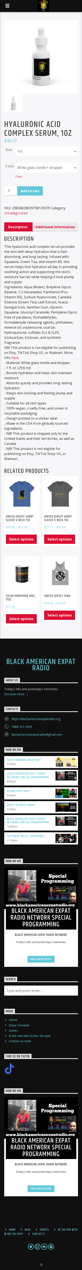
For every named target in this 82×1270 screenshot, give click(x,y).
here (15, 357)
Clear (18, 176)
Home (13, 1020)
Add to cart (30, 191)
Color (9, 166)
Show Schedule (19, 1025)
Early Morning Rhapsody (24, 760)
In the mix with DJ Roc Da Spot (30, 1036)
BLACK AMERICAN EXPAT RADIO (41, 665)
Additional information (55, 227)
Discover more (14, 694)
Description (18, 227)
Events (13, 1031)
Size (8, 149)
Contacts (38, 1234)
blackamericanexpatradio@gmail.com (36, 734)
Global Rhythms (18, 791)
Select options (21, 539)
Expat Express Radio (21, 805)
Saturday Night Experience (26, 836)
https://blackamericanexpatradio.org (35, 719)
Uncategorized (15, 213)
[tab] (18, 227)
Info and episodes (41, 959)
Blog (28, 1229)
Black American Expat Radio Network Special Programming (28, 775)
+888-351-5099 (21, 727)
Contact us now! (20, 1041)
